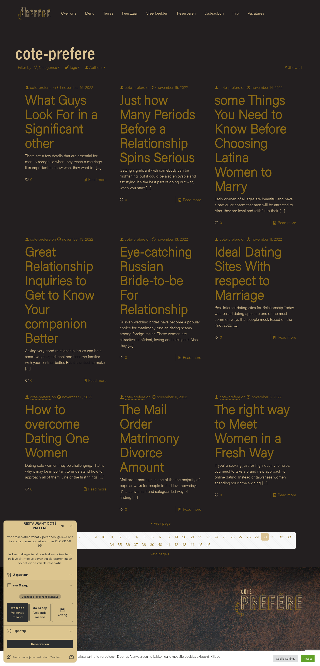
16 (152, 536)
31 (273, 536)
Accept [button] (308, 658)
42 (176, 544)
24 (216, 536)
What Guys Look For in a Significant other (61, 121)
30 (265, 536)
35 (120, 544)
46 (208, 544)
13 (128, 536)
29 (257, 536)
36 (128, 544)
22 (200, 536)
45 (200, 544)
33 (289, 536)
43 (184, 544)
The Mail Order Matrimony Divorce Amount (149, 437)
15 (144, 536)
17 (160, 536)
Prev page (162, 523)
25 (224, 536)
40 (160, 544)
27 (241, 536)
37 (136, 544)
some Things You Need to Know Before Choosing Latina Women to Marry (250, 142)
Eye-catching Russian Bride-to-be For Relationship (156, 280)
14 (136, 536)
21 (192, 536)
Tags (73, 67)
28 (249, 536)
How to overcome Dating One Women (57, 430)
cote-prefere (40, 87)
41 (168, 544)
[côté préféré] (34, 13)
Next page (158, 553)
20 (184, 536)
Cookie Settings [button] (285, 658)
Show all (295, 67)
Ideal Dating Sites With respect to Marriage (248, 272)
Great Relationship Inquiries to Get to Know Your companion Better (60, 294)
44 (192, 544)
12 (119, 536)
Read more (97, 179)
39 (152, 544)
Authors (96, 67)
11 (111, 536)
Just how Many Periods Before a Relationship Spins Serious (157, 128)
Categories (48, 67)
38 (144, 544)
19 (176, 536)
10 (103, 536)
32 (281, 536)
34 (112, 544)
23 (208, 536)
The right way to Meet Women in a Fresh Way (252, 430)
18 (168, 536)
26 (233, 536)
